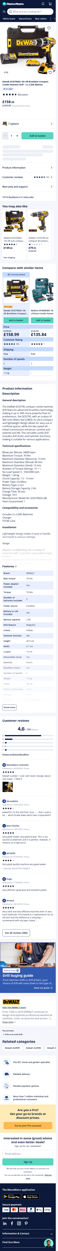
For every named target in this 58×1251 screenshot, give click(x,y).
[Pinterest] (26, 1223)
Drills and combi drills (14, 1034)
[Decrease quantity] (5, 135)
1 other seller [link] (28, 197)
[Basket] (50, 4)
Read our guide (42, 987)
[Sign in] (43, 4)
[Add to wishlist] (50, 72)
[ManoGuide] (48, 1243)
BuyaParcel (13, 197)
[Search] (10, 12)
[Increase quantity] (17, 135)
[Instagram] (19, 1223)
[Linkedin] (4, 1223)
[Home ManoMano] (20, 4)
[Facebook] (12, 1223)
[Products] (4, 11)
